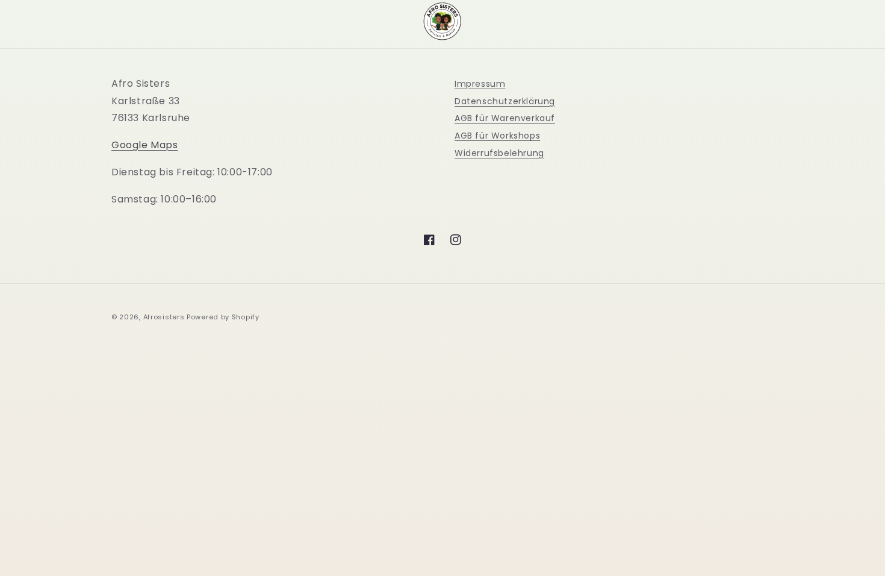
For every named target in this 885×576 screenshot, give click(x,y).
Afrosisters (164, 317)
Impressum (480, 84)
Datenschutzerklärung (505, 101)
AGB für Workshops (497, 136)
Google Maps (144, 145)
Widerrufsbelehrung (499, 153)
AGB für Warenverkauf (505, 118)
